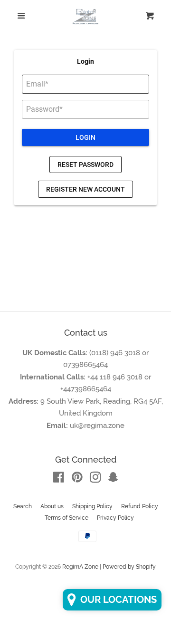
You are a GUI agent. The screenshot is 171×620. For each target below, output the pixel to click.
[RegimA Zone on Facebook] (59, 479)
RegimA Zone (80, 566)
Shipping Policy (92, 506)
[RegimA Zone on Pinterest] (77, 479)
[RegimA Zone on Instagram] (95, 479)
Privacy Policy (115, 517)
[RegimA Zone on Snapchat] (113, 479)
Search (22, 506)
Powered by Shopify (129, 566)
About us (52, 506)
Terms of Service (66, 517)
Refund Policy (139, 506)
